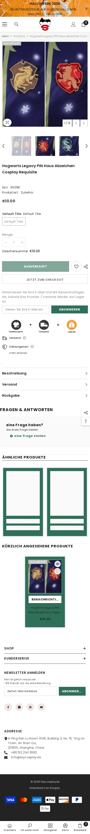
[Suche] (16, 24)
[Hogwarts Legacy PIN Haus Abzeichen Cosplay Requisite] (45, 576)
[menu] (4, 24)
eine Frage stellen (30, 436)
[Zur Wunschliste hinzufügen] (76, 266)
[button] (76, 123)
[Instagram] (19, 707)
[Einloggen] (73, 24)
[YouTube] (41, 707)
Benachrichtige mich (47, 599)
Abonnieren (69, 309)
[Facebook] (8, 707)
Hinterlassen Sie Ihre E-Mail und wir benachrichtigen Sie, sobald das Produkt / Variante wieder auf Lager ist (43, 297)
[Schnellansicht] (57, 564)
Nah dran (86, 8)
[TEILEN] (85, 267)
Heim (5, 36)
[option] (45, 84)
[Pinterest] (30, 707)
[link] (23, 521)
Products (19, 36)
